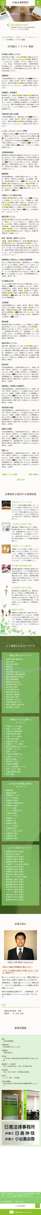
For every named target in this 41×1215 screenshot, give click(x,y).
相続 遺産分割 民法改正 (15, 677)
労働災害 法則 (11, 836)
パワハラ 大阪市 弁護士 (15, 892)
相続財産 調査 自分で (14, 684)
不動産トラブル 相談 (14, 726)
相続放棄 (5, 322)
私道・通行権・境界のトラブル (13, 238)
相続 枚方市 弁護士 (13, 854)
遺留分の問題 (7, 429)
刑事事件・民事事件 (9, 92)
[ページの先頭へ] (37, 1205)
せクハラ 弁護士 (12, 826)
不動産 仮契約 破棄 (13, 772)
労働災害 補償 (11, 813)
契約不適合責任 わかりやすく (17, 746)
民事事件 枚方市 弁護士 (15, 897)
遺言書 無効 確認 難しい (15, 659)
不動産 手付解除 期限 (14, 731)
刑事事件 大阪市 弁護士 (15, 859)
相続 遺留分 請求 (12, 697)
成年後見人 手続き (13, 707)
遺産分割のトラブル (9, 343)
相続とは (5, 450)
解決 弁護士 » (34, 474)
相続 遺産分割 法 (12, 692)
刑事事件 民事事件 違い (15, 803)
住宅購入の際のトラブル (11, 54)
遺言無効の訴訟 (8, 407)
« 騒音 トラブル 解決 (10, 474)
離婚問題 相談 (11, 793)
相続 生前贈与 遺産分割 (15, 705)
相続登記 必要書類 (13, 694)
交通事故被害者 (8, 152)
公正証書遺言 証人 (13, 689)
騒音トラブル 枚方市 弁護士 (16, 877)
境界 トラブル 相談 (13, 769)
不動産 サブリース (13, 757)
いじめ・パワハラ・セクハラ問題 (14, 131)
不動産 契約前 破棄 (13, 734)
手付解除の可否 (8, 281)
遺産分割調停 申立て (14, 702)
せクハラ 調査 (11, 808)
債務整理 (5, 76)
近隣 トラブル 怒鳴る (14, 736)
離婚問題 (5, 174)
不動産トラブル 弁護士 (14, 744)
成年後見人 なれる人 (14, 700)
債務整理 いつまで (13, 795)
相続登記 (9, 667)
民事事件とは (11, 821)
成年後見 (5, 364)
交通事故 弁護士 (12, 833)
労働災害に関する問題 (10, 114)
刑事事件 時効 (11, 828)
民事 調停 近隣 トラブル (15, 741)
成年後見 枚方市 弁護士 (15, 887)
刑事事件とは (11, 818)
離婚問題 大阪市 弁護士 (15, 879)
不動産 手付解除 (12, 764)
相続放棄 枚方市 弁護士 (15, 895)
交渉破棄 (5, 302)
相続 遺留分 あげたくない (16, 672)
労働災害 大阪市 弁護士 (15, 889)
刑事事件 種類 (11, 823)
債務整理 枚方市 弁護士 (15, 857)
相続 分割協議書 (12, 679)
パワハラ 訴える (12, 816)
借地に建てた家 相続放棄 (15, 674)
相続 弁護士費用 (12, 664)
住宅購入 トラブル (13, 749)
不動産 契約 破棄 (12, 739)
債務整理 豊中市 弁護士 (15, 862)
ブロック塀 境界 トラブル (16, 767)
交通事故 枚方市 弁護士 (15, 869)
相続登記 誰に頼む (13, 682)
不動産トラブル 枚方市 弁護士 (17, 864)
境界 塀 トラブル (12, 762)
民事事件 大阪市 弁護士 (15, 872)
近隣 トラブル (11, 752)
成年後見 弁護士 (12, 687)
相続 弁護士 (10, 662)
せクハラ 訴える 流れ (14, 831)
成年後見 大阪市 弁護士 (15, 874)
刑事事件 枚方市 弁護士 (15, 852)
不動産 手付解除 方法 (14, 754)
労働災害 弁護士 (12, 800)
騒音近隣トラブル (8, 217)
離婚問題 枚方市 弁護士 (15, 900)
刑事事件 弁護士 (12, 806)
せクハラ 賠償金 (12, 798)
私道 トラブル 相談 (13, 729)
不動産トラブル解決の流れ (12, 195)
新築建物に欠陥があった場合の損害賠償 (17, 260)
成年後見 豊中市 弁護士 (15, 882)
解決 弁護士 (10, 774)
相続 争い (9, 669)
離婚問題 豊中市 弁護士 (15, 884)
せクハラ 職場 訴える (14, 811)
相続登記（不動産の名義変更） (13, 386)
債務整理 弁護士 (12, 838)
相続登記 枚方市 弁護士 (15, 867)
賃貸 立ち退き (11, 759)
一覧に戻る (20, 479)
